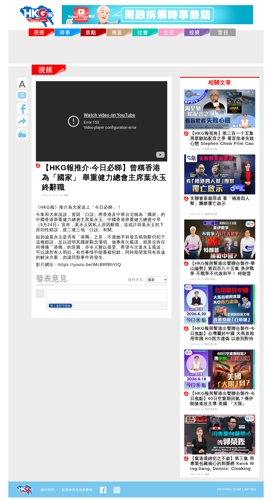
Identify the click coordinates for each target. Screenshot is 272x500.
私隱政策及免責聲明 (77, 490)
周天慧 (213, 149)
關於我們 (47, 490)
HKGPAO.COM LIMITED (236, 489)
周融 (212, 279)
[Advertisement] (136, 49)
